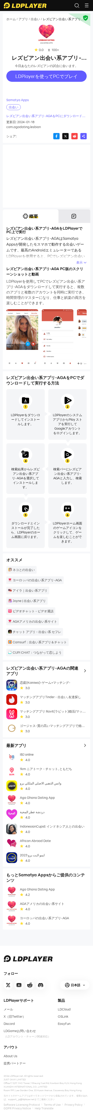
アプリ (23, 19)
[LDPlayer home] (25, 5)
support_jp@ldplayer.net (21, 1099)
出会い (35, 19)
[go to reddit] (29, 985)
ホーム (11, 19)
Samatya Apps (17, 100)
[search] (76, 5)
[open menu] (86, 5)
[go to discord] (40, 985)
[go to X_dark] (8, 985)
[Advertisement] (46, 176)
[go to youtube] (18, 985)
